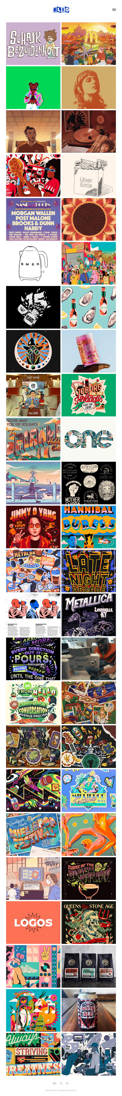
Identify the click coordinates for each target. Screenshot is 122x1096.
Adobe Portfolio (67, 1090)
